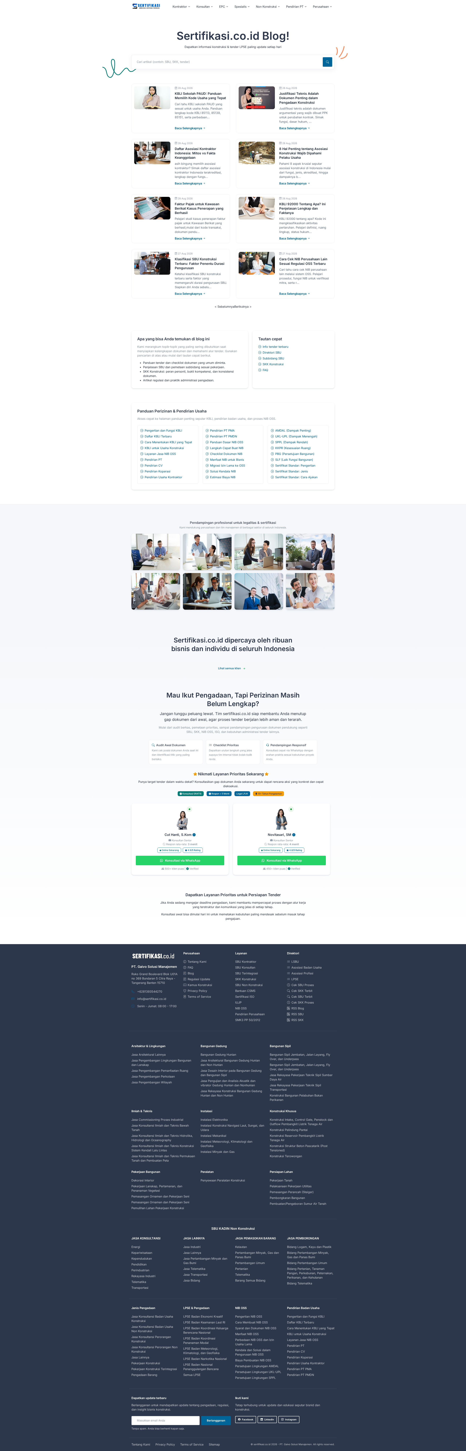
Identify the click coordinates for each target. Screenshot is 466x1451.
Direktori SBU (272, 352)
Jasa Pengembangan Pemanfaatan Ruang (159, 1070)
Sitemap (214, 1444)
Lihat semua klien (229, 668)
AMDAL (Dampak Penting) (293, 430)
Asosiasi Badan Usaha (306, 967)
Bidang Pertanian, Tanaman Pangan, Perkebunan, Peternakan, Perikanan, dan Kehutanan (310, 1273)
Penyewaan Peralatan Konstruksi (223, 1180)
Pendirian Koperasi (157, 471)
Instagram (291, 1419)
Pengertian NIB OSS (248, 1316)
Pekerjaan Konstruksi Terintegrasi (154, 1369)
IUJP (238, 1002)
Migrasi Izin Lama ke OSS (227, 465)
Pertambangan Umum (250, 1263)
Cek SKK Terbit (301, 991)
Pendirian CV (154, 465)
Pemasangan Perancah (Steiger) (292, 1192)
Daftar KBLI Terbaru (158, 436)
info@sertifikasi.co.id (151, 999)
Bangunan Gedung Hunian (218, 1054)
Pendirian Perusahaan (250, 1014)
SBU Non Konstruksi (249, 985)
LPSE (295, 979)
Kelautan (241, 1247)
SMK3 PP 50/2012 (247, 1020)
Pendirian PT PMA (222, 430)
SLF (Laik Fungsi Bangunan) (294, 459)
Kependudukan (141, 1258)
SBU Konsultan (245, 967)
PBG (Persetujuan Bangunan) (294, 454)
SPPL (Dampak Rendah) (291, 442)
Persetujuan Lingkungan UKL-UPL (258, 1372)
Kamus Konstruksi (200, 985)
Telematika (138, 1282)
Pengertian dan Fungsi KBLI (163, 430)
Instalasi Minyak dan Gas (217, 1152)
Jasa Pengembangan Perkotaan (153, 1076)
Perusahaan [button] (321, 6)
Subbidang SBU (273, 358)
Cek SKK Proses (302, 1002)
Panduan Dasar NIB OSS (226, 442)
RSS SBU (297, 1014)
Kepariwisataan (141, 1253)
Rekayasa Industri (143, 1276)
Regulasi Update (199, 979)
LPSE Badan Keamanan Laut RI (204, 1322)
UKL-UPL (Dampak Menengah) (296, 436)
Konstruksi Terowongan (286, 1156)
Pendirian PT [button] (294, 6)
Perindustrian (140, 1270)
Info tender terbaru (275, 346)
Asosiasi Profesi (302, 973)
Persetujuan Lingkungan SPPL (255, 1378)
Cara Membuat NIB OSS (251, 1322)
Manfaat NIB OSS (247, 1334)
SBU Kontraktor (245, 961)
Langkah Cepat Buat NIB (226, 448)
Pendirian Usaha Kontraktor (163, 477)
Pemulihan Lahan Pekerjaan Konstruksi (157, 1208)
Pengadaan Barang (144, 1375)
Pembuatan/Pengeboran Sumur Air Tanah (298, 1203)
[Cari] (327, 62)
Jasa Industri (192, 1247)
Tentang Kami (197, 961)
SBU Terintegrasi (246, 973)
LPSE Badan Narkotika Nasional (205, 1359)
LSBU (295, 961)
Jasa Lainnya (192, 1253)
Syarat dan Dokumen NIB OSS (255, 1328)
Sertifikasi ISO (244, 996)
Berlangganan (216, 1420)
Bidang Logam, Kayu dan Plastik (309, 1247)
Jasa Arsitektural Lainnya (148, 1054)
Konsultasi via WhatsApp (182, 860)
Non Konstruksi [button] (266, 6)
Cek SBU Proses (302, 985)
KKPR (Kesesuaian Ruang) (293, 448)
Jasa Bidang (191, 1280)
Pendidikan (139, 1264)
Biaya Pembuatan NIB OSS (253, 1360)
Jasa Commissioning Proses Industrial (157, 1119)
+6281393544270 (149, 991)
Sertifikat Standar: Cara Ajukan (296, 477)
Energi (135, 1247)
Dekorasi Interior (142, 1180)
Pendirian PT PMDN (223, 436)
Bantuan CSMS (245, 991)
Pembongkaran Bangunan (287, 1198)
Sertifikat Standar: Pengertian (295, 465)
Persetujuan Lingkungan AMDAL (257, 1366)
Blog (191, 973)
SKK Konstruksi (273, 364)
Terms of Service (199, 996)
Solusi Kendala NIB (223, 471)
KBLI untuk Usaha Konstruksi (164, 448)
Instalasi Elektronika (214, 1119)
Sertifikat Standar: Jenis (291, 471)
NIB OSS (241, 1008)
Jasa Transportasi (195, 1274)
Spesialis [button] (240, 6)
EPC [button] (222, 6)
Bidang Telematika (299, 1283)
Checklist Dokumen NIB (226, 454)
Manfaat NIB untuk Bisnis (227, 459)
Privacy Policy (197, 991)
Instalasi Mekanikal (213, 1136)
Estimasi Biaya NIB (222, 477)
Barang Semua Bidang (250, 1280)
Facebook (247, 1419)
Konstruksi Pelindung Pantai (289, 1130)
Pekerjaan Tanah (281, 1180)
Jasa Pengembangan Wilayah (151, 1082)
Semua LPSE (192, 1375)
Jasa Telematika (194, 1269)
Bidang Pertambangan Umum (307, 1263)
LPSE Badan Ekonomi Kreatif (203, 1316)
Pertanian (241, 1269)
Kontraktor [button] (180, 6)
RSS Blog (297, 1008)
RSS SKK (297, 1020)
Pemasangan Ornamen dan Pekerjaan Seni (160, 1196)
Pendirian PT (153, 459)
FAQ (265, 370)
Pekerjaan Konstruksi (145, 1363)
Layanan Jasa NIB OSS (160, 454)
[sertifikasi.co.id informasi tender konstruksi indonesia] (146, 6)
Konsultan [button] (203, 6)
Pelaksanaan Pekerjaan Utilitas (290, 1186)
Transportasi (139, 1288)
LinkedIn (269, 1419)
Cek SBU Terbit (301, 996)
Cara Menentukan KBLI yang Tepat (168, 442)
